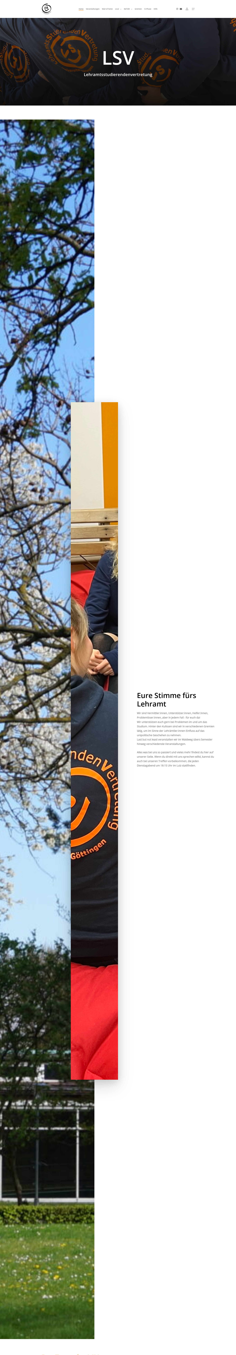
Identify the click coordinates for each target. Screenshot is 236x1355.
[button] (193, 9)
